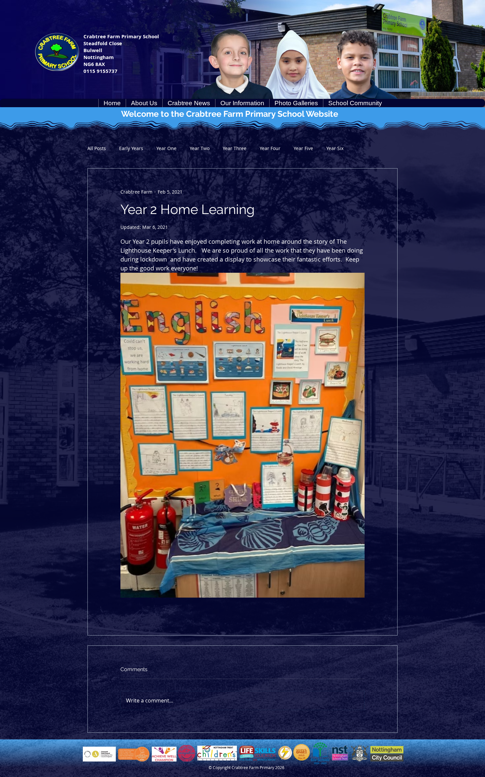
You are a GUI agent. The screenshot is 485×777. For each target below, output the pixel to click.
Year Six (334, 148)
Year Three (234, 148)
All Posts (96, 148)
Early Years (131, 148)
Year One (166, 148)
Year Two (200, 148)
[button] (144, 103)
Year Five (303, 148)
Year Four (270, 148)
